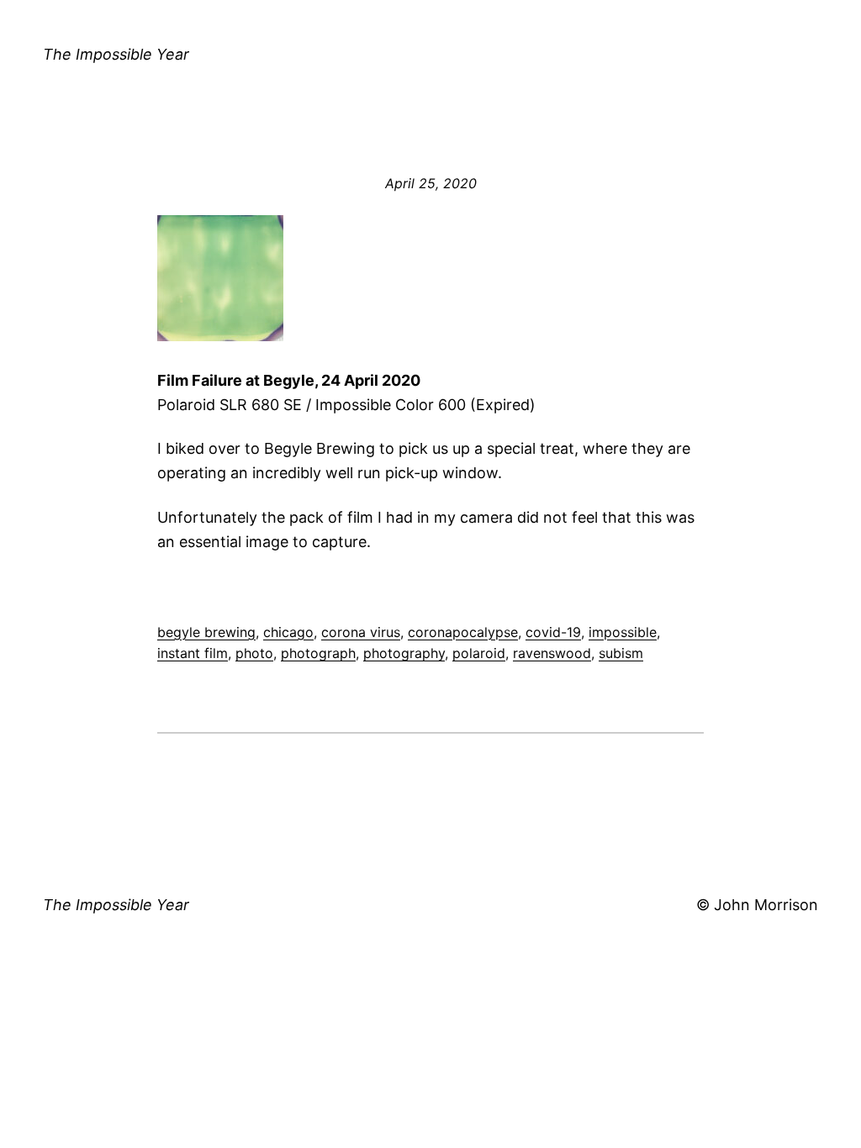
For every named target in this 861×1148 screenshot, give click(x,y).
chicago (288, 632)
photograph (318, 653)
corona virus (360, 632)
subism (621, 653)
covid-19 (553, 632)
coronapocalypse (463, 632)
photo (254, 653)
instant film (192, 653)
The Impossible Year (116, 54)
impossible (623, 632)
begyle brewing (206, 632)
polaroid (478, 653)
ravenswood (552, 653)
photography (404, 653)
